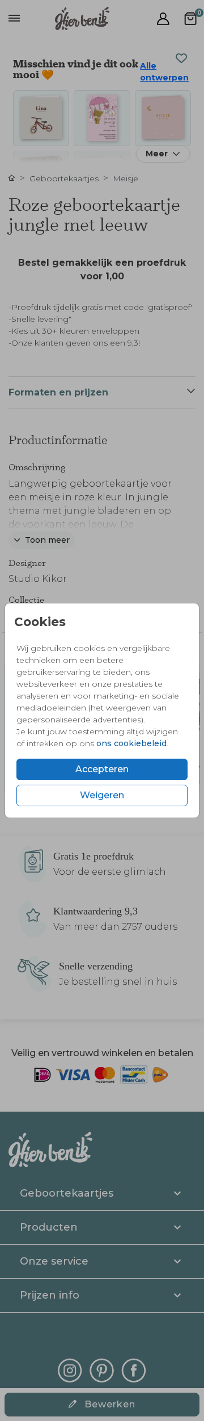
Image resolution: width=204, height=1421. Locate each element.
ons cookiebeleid (131, 743)
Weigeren (102, 795)
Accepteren (102, 769)
